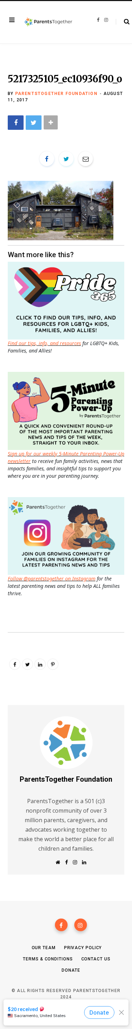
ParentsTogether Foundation (56, 93)
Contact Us (96, 959)
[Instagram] (80, 925)
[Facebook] (61, 925)
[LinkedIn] (40, 664)
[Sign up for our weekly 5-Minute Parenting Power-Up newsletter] (68, 300)
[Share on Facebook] (16, 122)
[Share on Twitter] (34, 122)
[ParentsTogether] (48, 22)
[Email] (85, 158)
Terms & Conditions (48, 959)
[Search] (123, 22)
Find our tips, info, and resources (44, 343)
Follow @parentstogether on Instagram (51, 578)
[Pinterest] (52, 664)
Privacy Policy (83, 947)
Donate (71, 970)
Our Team (44, 947)
